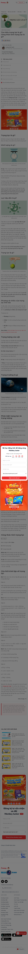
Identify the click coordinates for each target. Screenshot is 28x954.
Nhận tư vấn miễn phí (14, 478)
